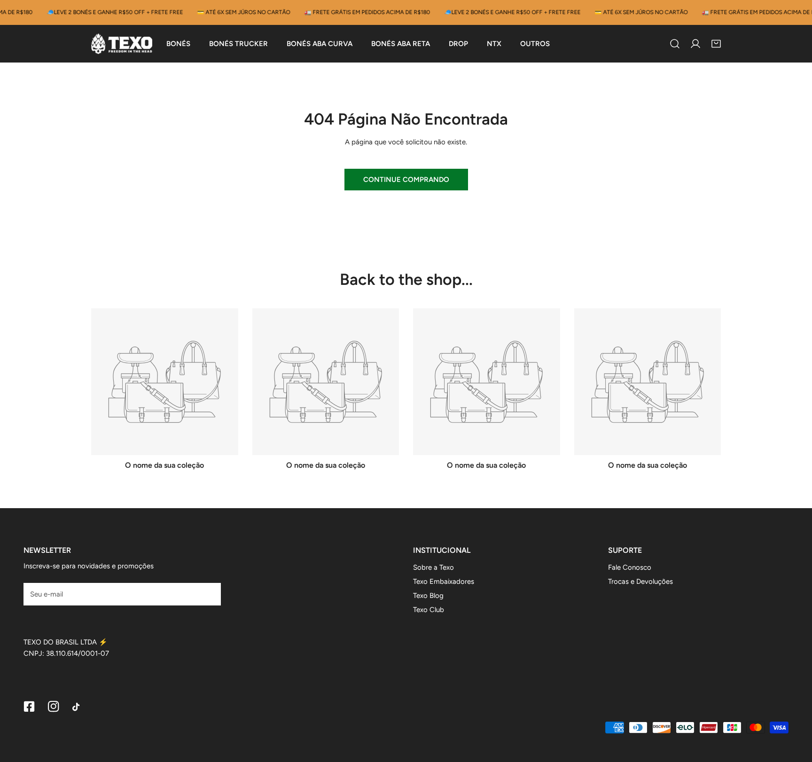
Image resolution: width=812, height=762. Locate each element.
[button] (716, 43)
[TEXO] (121, 43)
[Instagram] (53, 706)
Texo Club (428, 609)
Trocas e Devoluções (640, 581)
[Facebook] (29, 706)
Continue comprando (406, 179)
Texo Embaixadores (443, 581)
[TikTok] (78, 707)
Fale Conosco (629, 567)
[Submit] (208, 594)
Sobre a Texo (433, 567)
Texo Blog (428, 595)
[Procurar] (674, 43)
